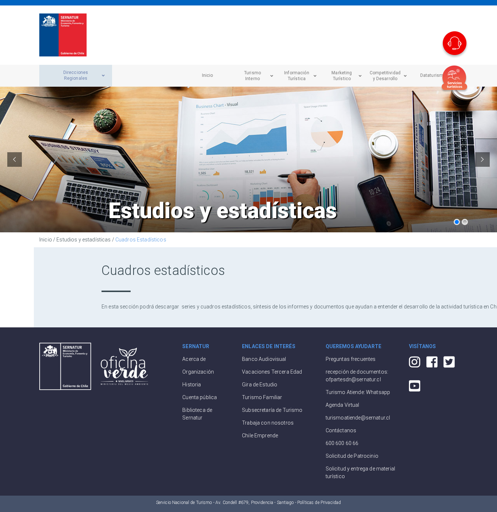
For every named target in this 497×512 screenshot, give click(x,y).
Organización (198, 372)
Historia (191, 384)
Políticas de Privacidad (319, 502)
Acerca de (194, 359)
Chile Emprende (260, 435)
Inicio (45, 240)
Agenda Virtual (342, 405)
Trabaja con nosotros (268, 423)
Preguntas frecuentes (351, 359)
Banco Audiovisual (264, 359)
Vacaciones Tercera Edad (272, 372)
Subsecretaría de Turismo (272, 410)
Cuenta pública (199, 397)
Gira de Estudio (259, 384)
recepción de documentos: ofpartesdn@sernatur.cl (357, 375)
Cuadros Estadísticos (140, 240)
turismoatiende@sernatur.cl (358, 418)
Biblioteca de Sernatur (197, 414)
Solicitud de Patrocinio (352, 456)
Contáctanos (341, 430)
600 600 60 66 (342, 443)
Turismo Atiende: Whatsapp (358, 392)
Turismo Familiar (262, 397)
